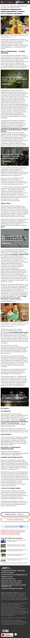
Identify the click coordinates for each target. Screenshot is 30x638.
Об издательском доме (8, 570)
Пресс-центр (21, 570)
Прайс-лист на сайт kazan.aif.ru (11, 583)
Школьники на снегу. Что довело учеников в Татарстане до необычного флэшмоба (14, 238)
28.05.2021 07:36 (5, 6)
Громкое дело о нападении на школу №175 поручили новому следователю (16, 555)
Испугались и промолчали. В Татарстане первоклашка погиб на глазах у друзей (14, 397)
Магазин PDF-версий (7, 572)
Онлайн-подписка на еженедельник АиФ (14, 574)
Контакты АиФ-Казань (8, 578)
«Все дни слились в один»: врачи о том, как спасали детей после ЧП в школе (14, 79)
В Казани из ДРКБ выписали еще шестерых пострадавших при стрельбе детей (17, 550)
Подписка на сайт (7, 576)
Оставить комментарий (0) (15, 519)
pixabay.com (13, 36)
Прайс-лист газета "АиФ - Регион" (11, 581)
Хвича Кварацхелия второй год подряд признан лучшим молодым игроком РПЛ (16, 545)
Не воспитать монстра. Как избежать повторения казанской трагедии (12, 156)
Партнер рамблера (13, 630)
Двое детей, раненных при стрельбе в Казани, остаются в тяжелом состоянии (17, 559)
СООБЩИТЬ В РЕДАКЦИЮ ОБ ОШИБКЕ (12, 588)
